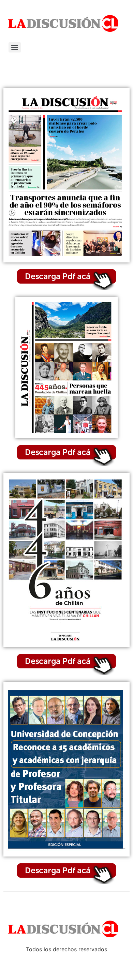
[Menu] (15, 47)
